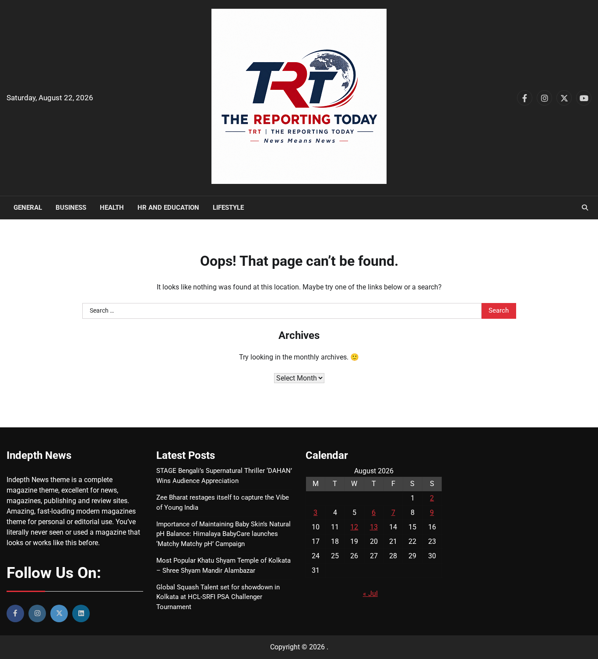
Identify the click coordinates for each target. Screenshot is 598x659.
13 (374, 527)
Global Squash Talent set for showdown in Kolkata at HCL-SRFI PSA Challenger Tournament (218, 597)
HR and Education (168, 207)
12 (354, 527)
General (28, 207)
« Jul (370, 593)
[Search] (584, 207)
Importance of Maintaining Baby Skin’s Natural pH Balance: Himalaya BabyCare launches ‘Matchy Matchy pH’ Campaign (223, 534)
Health (112, 207)
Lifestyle (228, 207)
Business (71, 207)
